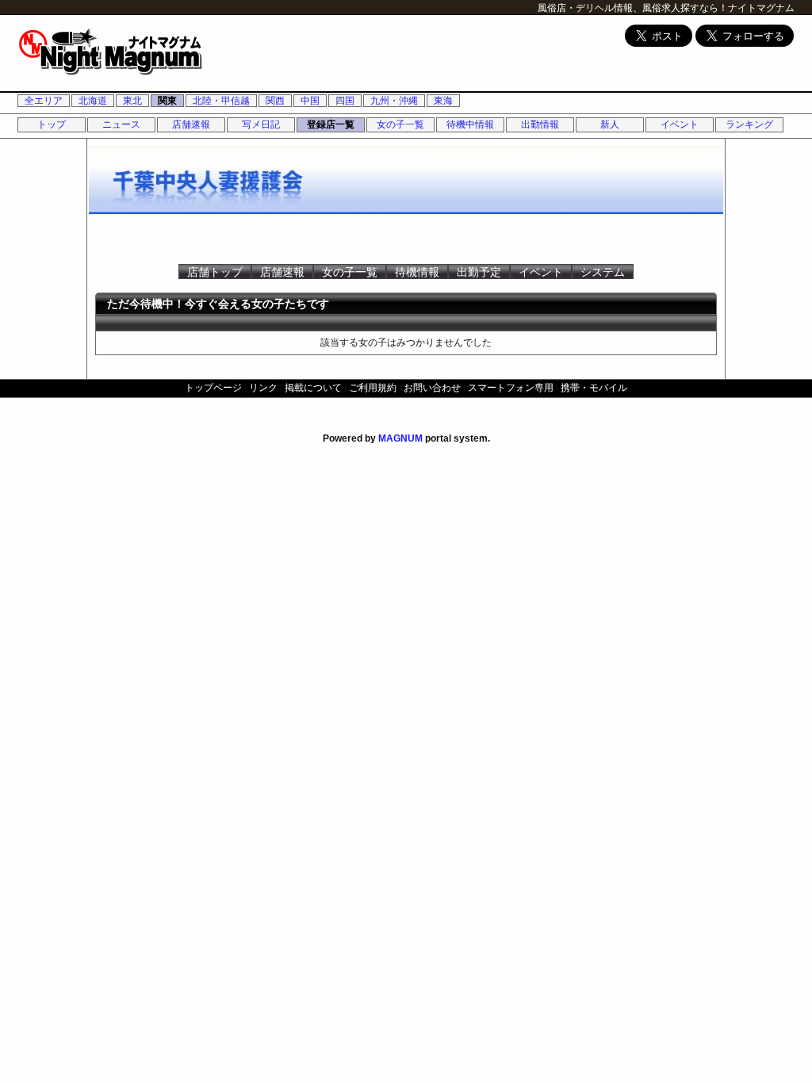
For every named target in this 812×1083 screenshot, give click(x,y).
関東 (167, 100)
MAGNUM (400, 438)
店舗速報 (191, 124)
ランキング (749, 124)
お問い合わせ (432, 387)
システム (602, 272)
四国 (344, 100)
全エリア (44, 100)
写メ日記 (261, 124)
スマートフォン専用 (510, 387)
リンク (263, 387)
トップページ (213, 387)
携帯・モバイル (594, 387)
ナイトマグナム (761, 7)
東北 (132, 100)
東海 (443, 100)
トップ (51, 124)
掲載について (313, 387)
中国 (310, 100)
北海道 (93, 100)
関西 (275, 100)
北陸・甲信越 (221, 100)
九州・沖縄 (394, 100)
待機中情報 (470, 124)
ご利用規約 (372, 387)
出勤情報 (540, 124)
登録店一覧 (330, 124)
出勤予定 (479, 272)
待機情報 (417, 272)
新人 (609, 124)
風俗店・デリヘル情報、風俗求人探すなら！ (633, 7)
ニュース (121, 124)
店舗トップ (215, 272)
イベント (680, 124)
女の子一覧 (400, 124)
